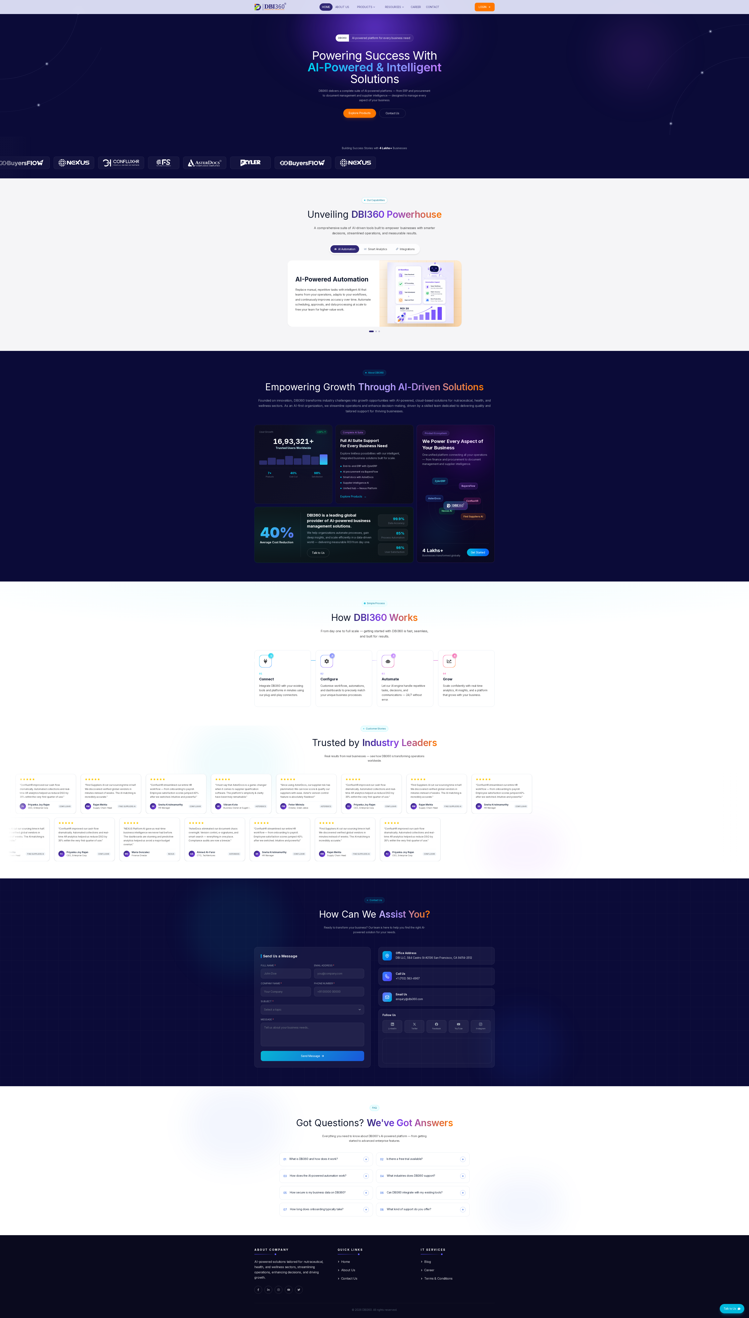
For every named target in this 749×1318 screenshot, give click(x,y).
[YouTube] (289, 1290)
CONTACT (432, 7)
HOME (326, 7)
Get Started (478, 552)
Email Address (324, 965)
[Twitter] (299, 1290)
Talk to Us (318, 552)
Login (482, 7)
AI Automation (346, 249)
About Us (348, 1270)
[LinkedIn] (268, 1290)
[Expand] (366, 1159)
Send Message (310, 1056)
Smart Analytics (377, 249)
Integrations (407, 249)
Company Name (271, 983)
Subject (267, 1001)
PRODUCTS (364, 7)
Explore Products (360, 113)
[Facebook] (258, 1290)
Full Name (268, 965)
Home (345, 1262)
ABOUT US (342, 7)
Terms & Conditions (438, 1278)
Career (429, 1270)
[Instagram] (278, 1290)
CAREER (416, 7)
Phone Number (324, 983)
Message (267, 1019)
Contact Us (392, 113)
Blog (427, 1262)
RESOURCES (393, 7)
